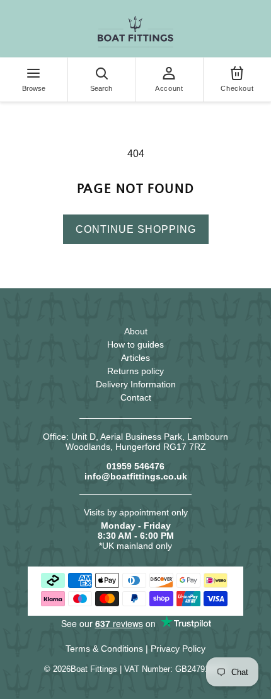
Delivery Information (136, 384)
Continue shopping (136, 229)
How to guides (135, 344)
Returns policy (135, 371)
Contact (135, 397)
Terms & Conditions (104, 648)
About (135, 331)
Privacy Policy (178, 648)
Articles (135, 358)
